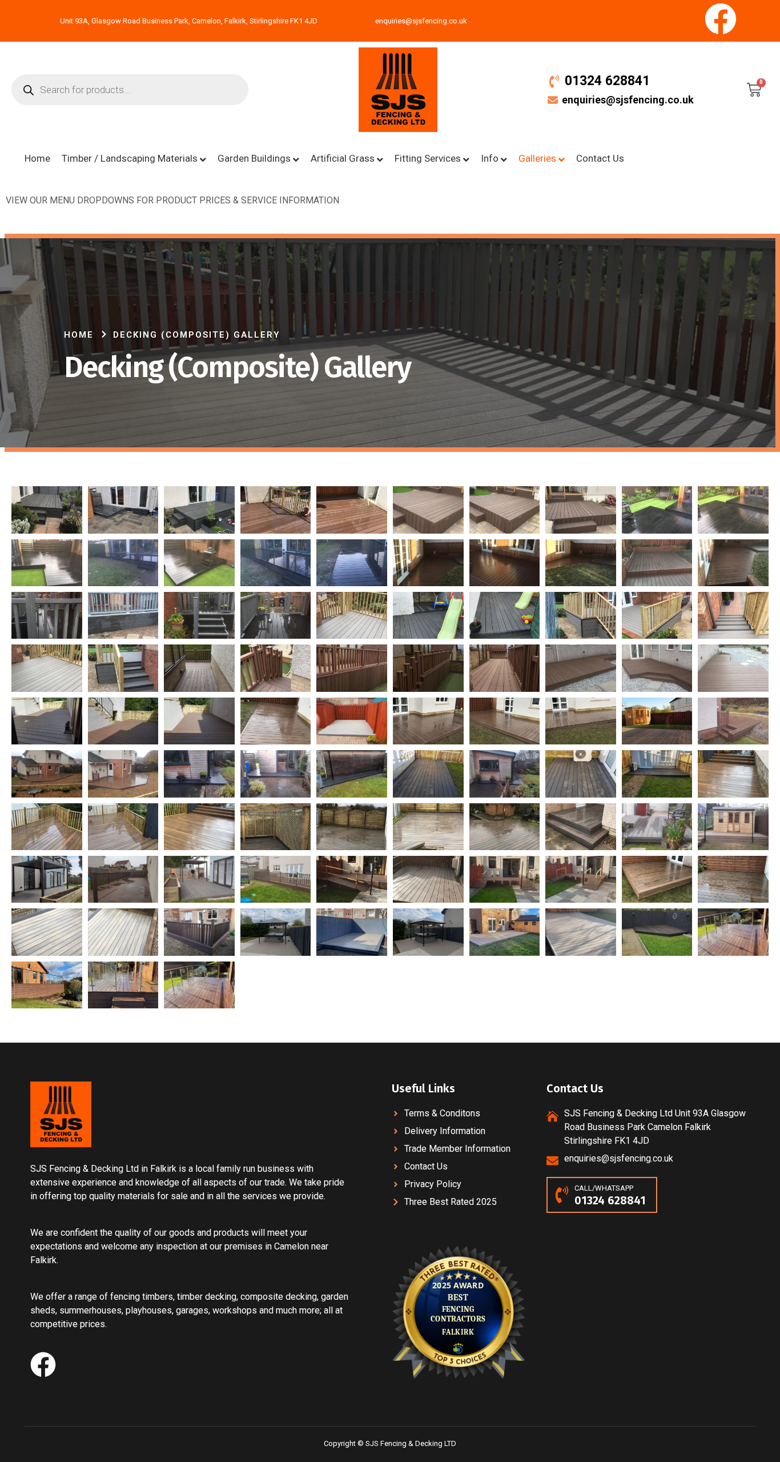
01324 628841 (607, 81)
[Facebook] (721, 19)
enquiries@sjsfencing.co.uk (628, 100)
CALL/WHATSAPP (603, 1188)
